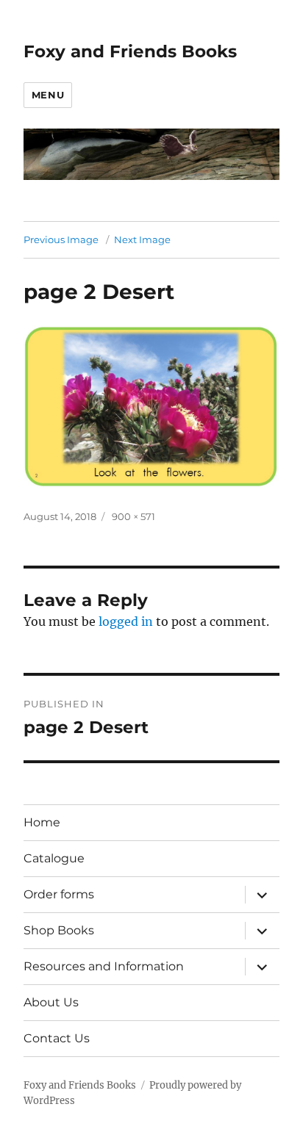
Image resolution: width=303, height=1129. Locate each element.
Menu (48, 95)
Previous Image (61, 239)
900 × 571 (133, 516)
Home (42, 822)
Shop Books (59, 930)
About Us (51, 1002)
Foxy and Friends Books (130, 51)
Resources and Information (104, 966)
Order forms (59, 894)
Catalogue (54, 858)
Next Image (142, 239)
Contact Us (57, 1038)
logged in (126, 621)
